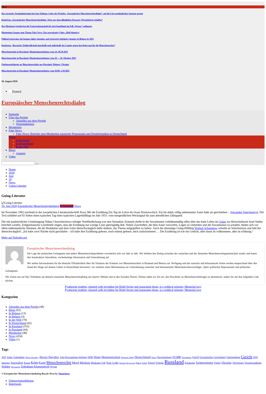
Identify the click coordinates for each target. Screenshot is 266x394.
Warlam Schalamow (206, 228)
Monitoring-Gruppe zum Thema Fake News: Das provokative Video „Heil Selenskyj (40, 32)
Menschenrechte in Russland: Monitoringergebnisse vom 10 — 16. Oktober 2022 (38, 58)
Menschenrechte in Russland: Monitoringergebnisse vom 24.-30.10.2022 (34, 52)
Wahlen (5, 366)
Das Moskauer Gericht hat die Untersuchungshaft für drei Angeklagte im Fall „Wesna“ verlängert (46, 26)
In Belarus (14, 313)
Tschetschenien (204, 362)
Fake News (15, 130)
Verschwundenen (252, 363)
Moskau (85, 362)
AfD (3, 357)
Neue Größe (112, 363)
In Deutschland (24, 143)
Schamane (190, 363)
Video (12, 156)
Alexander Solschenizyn (244, 212)
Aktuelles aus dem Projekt (31, 120)
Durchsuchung (164, 357)
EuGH (195, 357)
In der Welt (22, 146)
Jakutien (5, 363)
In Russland (22, 140)
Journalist (16, 362)
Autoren (20, 153)
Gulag (222, 221)
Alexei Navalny (31, 357)
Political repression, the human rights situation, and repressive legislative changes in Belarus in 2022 (47, 39)
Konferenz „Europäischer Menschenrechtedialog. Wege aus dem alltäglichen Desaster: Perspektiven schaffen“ (52, 20)
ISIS (255, 357)
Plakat (138, 363)
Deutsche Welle (127, 357)
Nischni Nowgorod (127, 363)
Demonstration (110, 357)
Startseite (14, 114)
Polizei (151, 363)
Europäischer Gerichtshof (213, 357)
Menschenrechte (58, 362)
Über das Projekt (18, 117)
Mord (75, 362)
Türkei (217, 363)
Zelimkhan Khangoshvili (35, 366)
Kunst (42, 362)
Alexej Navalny (49, 357)
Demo (97, 357)
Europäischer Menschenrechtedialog (38, 206)
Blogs (12, 150)
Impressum (15, 383)
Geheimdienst (233, 357)
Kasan (27, 363)
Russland (174, 362)
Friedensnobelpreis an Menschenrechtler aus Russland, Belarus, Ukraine (35, 64)
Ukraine (226, 362)
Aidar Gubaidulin (16, 357)
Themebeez (64, 373)
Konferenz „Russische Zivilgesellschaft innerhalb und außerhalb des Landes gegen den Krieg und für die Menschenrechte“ (58, 45)
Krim (34, 362)
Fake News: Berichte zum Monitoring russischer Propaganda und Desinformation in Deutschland (71, 133)
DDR (90, 357)
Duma (153, 357)
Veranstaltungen (25, 124)
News (12, 137)
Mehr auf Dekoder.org (14, 237)
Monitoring (15, 127)
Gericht (246, 357)
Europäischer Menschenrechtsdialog (43, 102)
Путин (53, 366)
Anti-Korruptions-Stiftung (73, 357)
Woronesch (15, 367)
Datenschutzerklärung (21, 380)
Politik (144, 363)
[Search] (37, 163)
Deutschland (142, 357)
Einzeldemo (187, 357)
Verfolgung (238, 363)
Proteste (160, 363)
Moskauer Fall (98, 363)
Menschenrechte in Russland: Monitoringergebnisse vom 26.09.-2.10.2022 (35, 71)
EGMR (176, 357)
